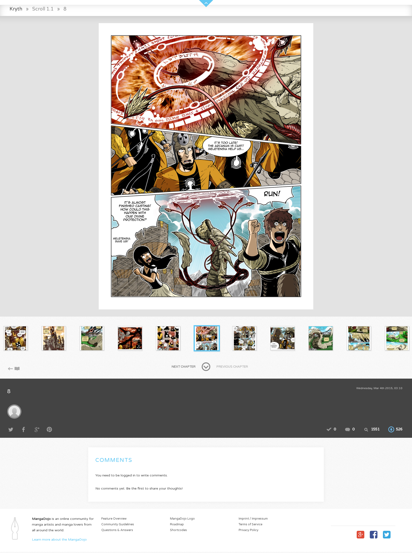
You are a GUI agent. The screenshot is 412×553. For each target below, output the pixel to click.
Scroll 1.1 (43, 9)
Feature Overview (114, 519)
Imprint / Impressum (253, 519)
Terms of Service (250, 524)
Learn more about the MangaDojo (59, 539)
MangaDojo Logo (182, 519)
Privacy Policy (248, 530)
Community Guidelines (117, 524)
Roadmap (177, 524)
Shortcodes (178, 530)
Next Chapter (184, 367)
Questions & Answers (117, 530)
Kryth (16, 9)
